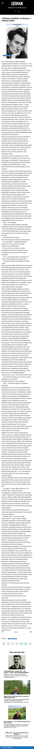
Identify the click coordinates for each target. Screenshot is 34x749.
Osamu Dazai (7, 55)
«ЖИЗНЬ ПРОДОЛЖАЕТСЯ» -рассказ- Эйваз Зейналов (16, 697)
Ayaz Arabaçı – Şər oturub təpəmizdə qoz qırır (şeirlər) (17, 722)
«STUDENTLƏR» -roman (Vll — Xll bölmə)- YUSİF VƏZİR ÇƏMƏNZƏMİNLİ (16, 671)
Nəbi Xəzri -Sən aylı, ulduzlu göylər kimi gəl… (17, 733)
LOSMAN (17, 4)
